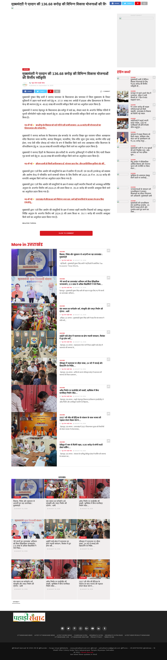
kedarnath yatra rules (114, 635)
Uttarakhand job (62, 637)
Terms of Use (109, 637)
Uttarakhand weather (80, 637)
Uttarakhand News (24, 635)
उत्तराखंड (62, 477)
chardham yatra (80, 635)
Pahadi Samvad (87, 652)
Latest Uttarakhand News (44, 635)
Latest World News (64, 635)
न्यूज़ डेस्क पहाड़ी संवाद (38, 83)
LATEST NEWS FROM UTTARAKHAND (137, 635)
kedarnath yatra (96, 635)
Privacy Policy (96, 637)
